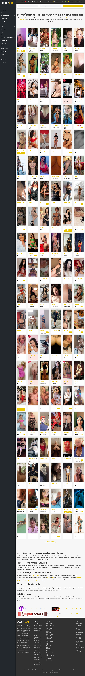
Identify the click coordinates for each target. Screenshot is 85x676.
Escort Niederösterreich (50, 655)
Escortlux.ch (74, 613)
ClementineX (32, 125)
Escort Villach (49, 634)
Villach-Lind (66, 536)
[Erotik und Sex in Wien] (55, 608)
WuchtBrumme (79, 74)
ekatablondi (37, 662)
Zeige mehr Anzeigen (50, 541)
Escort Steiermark (49, 648)
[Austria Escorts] (21, 608)
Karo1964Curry (33, 176)
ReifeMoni (31, 330)
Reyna (42, 253)
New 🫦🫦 (78, 125)
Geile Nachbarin (31, 1)
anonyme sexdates (78, 629)
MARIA (31, 279)
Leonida (66, 330)
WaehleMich (32, 48)
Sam (76, 176)
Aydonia (77, 227)
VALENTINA (78, 407)
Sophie (77, 304)
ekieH (53, 458)
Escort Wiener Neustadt (49, 638)
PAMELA (19, 381)
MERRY (31, 151)
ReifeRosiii (66, 48)
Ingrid (53, 151)
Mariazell (65, 434)
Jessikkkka (66, 432)
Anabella (66, 407)
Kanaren (31, 407)
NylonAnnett (67, 176)
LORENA (31, 227)
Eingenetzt (32, 432)
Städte (71, 1)
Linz (73, 17)
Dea (65, 227)
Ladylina (36, 635)
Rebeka (54, 535)
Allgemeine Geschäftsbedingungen (59, 670)
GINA (18, 355)
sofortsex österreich (78, 638)
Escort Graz (49, 626)
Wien (67, 17)
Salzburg (76, 17)
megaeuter (43, 74)
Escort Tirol (49, 650)
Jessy (53, 99)
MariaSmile (67, 279)
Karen (18, 74)
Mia (18, 458)
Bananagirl (43, 151)
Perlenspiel (37, 632)
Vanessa (77, 381)
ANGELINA (20, 125)
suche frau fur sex (79, 650)
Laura (18, 279)
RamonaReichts (56, 355)
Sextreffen (39, 1)
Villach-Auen (42, 282)
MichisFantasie (56, 279)
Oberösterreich (31, 51)
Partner (44, 670)
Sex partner (78, 640)
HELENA (54, 202)
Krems (77, 434)
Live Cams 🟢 (63, 1)
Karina (42, 330)
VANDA (66, 381)
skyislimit (42, 483)
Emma (76, 202)
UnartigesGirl (67, 304)
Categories (27, 670)
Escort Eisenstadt (48, 644)
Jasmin (19, 176)
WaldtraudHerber (33, 483)
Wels (77, 511)
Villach (77, 127)
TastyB (42, 381)
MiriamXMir (67, 125)
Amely (53, 74)
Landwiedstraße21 (22, 483)
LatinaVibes (67, 202)
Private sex (78, 625)
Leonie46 (54, 48)
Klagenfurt (23, 19)
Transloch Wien (33, 509)
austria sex (78, 635)
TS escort (31, 511)
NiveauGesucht (44, 432)
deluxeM (54, 483)
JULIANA (19, 304)
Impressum (70, 670)
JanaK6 (77, 48)
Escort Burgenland (49, 660)
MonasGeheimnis (79, 151)
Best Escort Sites (78, 608)
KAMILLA (43, 355)
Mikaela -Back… (79, 483)
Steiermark (57, 50)
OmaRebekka (44, 279)
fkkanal (19, 535)
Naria (30, 202)
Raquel (19, 227)
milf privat (78, 626)
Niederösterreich (29, 580)
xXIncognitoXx (37, 645)
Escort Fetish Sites (63, 608)
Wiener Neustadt (79, 461)
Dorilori (36, 639)
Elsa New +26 (32, 355)
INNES (77, 355)
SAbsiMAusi (20, 509)
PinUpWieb (43, 407)
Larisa (76, 509)
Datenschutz (76, 670)
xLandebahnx (43, 535)
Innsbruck (81, 17)
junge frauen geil (80, 647)
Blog (36, 670)
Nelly (65, 151)
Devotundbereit (56, 125)
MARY (42, 227)
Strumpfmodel (21, 202)
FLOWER (77, 330)
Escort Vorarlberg (48, 658)
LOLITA (66, 483)
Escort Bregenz (49, 641)
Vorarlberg (36, 580)
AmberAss (54, 227)
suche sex (78, 644)
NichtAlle (66, 355)
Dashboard (79, 1)
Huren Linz (48, 629)
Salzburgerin (32, 535)
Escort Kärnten (49, 645)
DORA (19, 432)
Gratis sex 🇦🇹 (23, 1)
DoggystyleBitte (38, 625)
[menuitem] (48, 2)
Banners (48, 670)
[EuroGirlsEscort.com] (45, 608)
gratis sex (78, 634)
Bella (30, 74)
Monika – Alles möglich (58, 253)
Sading (31, 485)
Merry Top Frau (56, 407)
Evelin (42, 99)
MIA (18, 99)
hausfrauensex (79, 632)
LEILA (42, 176)
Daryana (31, 253)
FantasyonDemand (45, 458)
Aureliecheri (55, 381)
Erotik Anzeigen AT (53, 616)
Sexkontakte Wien (79, 652)
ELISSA (65, 74)
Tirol (57, 357)
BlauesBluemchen (56, 176)
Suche (73, 6)
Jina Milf (42, 202)
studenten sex (79, 645)
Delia (65, 99)
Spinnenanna (37, 659)
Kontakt (40, 670)
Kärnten (31, 178)
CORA (30, 99)
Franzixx (66, 535)
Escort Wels (49, 635)
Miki (65, 253)
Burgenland (77, 102)
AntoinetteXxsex (33, 458)
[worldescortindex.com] (53, 613)
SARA (53, 509)
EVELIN (42, 48)
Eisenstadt (30, 307)
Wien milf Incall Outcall (35, 381)
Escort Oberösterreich (50, 652)
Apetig (42, 152)
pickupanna (37, 656)
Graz (70, 17)
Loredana (42, 304)
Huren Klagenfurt (48, 632)
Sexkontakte (79, 623)
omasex (78, 630)
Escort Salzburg (50, 628)
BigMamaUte (55, 304)
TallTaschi (43, 509)
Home (49, 1)
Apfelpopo (36, 649)
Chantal (77, 458)
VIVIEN (54, 432)
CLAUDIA (77, 535)
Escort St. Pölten (50, 640)
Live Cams (32, 670)
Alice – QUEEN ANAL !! (23, 48)
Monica (77, 432)
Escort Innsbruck (50, 625)
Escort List (71, 608)
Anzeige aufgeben (44, 597)
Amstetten (78, 101)
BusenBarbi (43, 125)
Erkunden (56, 1)
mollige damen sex (79, 642)
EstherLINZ (37, 652)
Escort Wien (36, 575)
